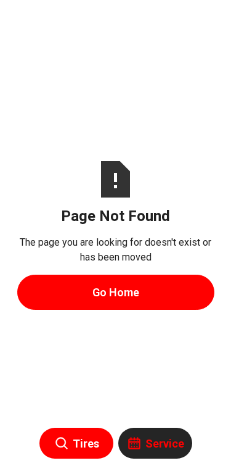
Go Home (115, 292)
